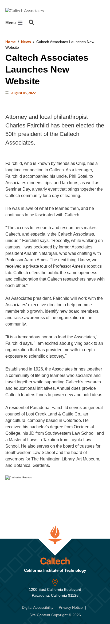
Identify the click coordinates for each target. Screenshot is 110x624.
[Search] (31, 22)
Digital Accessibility (37, 607)
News (26, 42)
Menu (11, 22)
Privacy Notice (71, 607)
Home (10, 42)
